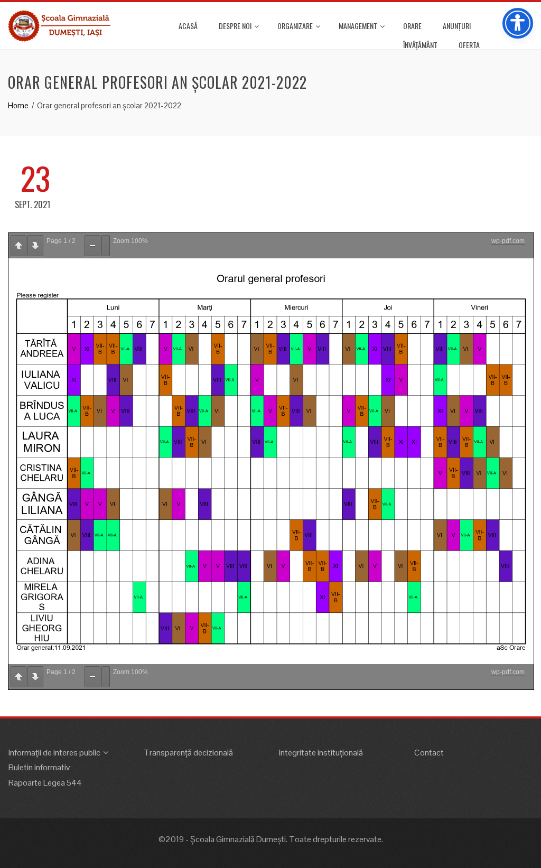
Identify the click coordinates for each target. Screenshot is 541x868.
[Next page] (35, 245)
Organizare (295, 25)
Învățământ (420, 44)
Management (358, 25)
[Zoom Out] (92, 245)
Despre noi (235, 25)
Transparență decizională (188, 752)
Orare (412, 25)
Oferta (469, 44)
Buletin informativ (39, 767)
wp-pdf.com (508, 241)
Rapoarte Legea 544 (45, 782)
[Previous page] (18, 245)
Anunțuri (457, 25)
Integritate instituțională (321, 752)
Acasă (188, 25)
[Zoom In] (105, 245)
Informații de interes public (54, 752)
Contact (429, 752)
